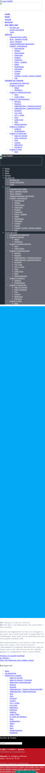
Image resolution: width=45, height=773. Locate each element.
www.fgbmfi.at (19, 752)
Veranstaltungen (14, 80)
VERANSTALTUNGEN (13, 675)
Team (12, 32)
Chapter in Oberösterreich (20, 99)
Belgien (17, 51)
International (19, 48)
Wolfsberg (18, 90)
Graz (16, 140)
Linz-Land (18, 113)
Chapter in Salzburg (17, 126)
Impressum (12, 763)
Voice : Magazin (16, 41)
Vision (8, 19)
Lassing (17, 142)
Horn (16, 94)
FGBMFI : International (18, 46)
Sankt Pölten (19, 97)
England (17, 57)
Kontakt (3, 763)
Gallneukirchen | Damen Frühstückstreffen (26, 689)
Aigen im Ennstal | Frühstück (21, 680)
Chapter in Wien (16, 149)
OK (17, 772)
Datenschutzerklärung (27, 772)
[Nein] (37, 772)
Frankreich (18, 60)
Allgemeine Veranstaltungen (20, 682)
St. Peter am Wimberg (18, 717)
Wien (16, 152)
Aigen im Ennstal (20, 136)
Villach (16, 88)
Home (7, 14)
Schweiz (17, 71)
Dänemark (18, 55)
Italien (16, 64)
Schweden (18, 69)
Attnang (17, 101)
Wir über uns (11, 25)
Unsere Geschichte (17, 30)
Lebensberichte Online (18, 37)
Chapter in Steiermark (18, 133)
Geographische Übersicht (19, 83)
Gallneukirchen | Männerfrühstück (27, 108)
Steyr (16, 117)
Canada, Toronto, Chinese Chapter (27, 76)
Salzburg (17, 129)
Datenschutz (24, 763)
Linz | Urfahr (19, 115)
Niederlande (19, 67)
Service (8, 34)
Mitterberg (18, 145)
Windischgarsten (20, 124)
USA (16, 78)
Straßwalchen (19, 131)
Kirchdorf (17, 110)
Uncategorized (10, 673)
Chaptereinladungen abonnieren (22, 44)
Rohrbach (18, 147)
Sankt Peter (18, 120)
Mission (9, 22)
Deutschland (19, 53)
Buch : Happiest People (19, 39)
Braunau (17, 104)
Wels (16, 122)
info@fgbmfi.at (6, 752)
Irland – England (20, 62)
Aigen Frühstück (20, 138)
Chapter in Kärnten (17, 85)
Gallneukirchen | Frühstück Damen (27, 106)
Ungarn (17, 73)
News (7, 17)
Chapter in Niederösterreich (20, 92)
